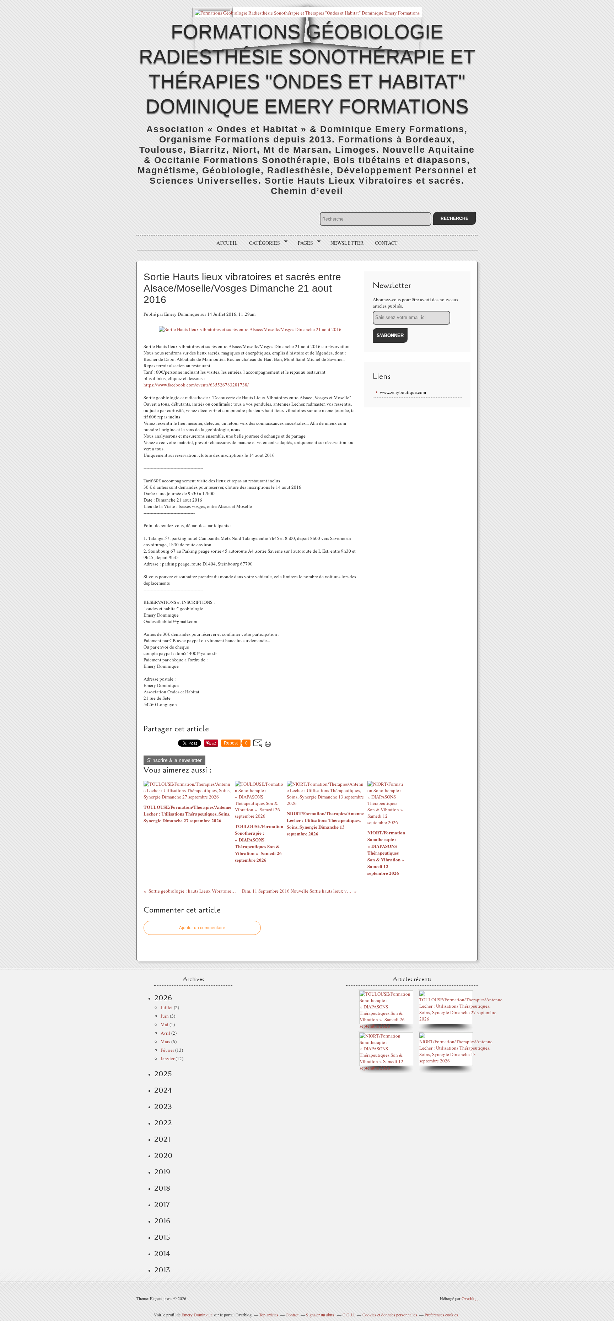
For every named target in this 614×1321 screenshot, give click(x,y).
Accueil (227, 242)
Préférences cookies (441, 1314)
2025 (163, 1074)
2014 (162, 1253)
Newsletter (346, 242)
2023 (163, 1106)
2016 (162, 1221)
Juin (165, 1016)
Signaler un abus (320, 1314)
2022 (163, 1123)
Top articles (268, 1314)
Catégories (262, 243)
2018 (162, 1188)
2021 (162, 1139)
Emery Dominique (197, 1314)
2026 (163, 998)
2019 (162, 1172)
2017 (161, 1204)
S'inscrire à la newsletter (174, 760)
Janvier (167, 1058)
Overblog (470, 1298)
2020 (163, 1155)
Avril (165, 1033)
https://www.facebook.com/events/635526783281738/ (196, 384)
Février (167, 1050)
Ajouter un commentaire (202, 927)
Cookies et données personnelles (389, 1314)
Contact (386, 242)
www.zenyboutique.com (403, 392)
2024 (163, 1090)
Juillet (167, 1007)
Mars (165, 1041)
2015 (162, 1237)
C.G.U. (349, 1314)
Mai (164, 1024)
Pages (303, 243)
